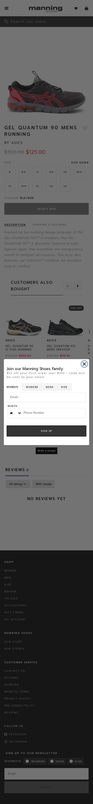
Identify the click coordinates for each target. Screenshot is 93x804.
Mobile (13, 406)
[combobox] (15, 412)
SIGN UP (46, 431)
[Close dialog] (84, 363)
